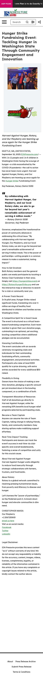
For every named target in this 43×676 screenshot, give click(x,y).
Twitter (5, 530)
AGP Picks (6, 4)
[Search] (27, 22)
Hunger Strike (11, 181)
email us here (8, 521)
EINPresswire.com (29, 154)
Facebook (6, 527)
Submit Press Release (21, 666)
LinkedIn (6, 534)
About (10, 661)
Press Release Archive (25, 661)
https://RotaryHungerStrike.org (16, 284)
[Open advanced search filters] (33, 22)
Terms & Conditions (21, 672)
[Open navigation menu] (4, 22)
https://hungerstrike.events (25, 281)
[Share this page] (39, 22)
